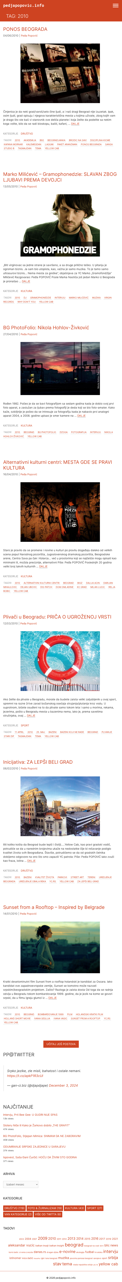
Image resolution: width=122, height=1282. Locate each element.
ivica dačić (27, 1258)
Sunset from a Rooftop (85, 1018)
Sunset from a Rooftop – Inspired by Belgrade (54, 907)
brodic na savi (78, 140)
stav (57, 1263)
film (69, 1014)
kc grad (82, 587)
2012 (64, 1239)
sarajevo (97, 1258)
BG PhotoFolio (47, 432)
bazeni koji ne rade (72, 732)
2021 (115, 1238)
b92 (42, 140)
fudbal (89, 1252)
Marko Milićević (78, 297)
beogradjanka (56, 140)
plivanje (107, 732)
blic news (111, 1245)
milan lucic (97, 587)
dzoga (64, 432)
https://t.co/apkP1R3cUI (25, 1076)
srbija (113, 1257)
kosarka (37, 1258)
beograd (29, 432)
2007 (34, 1239)
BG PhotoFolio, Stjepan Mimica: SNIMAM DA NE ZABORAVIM (42, 1136)
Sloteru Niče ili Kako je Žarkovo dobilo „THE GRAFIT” (36, 1125)
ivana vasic (60, 1018)
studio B (9, 148)
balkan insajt (42, 1245)
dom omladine (64, 587)
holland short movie (17, 1018)
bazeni (53, 732)
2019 (108, 1239)
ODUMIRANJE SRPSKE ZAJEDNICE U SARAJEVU (34, 1146)
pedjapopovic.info (23, 5)
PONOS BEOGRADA (25, 29)
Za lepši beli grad (88, 881)
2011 (59, 1239)
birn (102, 1246)
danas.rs (40, 1252)
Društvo (27, 133)
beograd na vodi (91, 1246)
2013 (71, 1238)
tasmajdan (24, 148)
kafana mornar (13, 144)
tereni (91, 877)
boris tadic (13, 1252)
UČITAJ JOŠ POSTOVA (61, 1044)
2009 (42, 1238)
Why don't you (26, 301)
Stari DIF (9, 736)
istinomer (15, 1258)
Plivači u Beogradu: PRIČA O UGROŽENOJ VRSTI (57, 617)
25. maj (40, 732)
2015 (87, 1238)
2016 (94, 1239)
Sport (25, 725)
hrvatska (98, 1252)
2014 (80, 1239)
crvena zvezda (26, 1252)
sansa (109, 144)
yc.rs (52, 881)
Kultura (26, 291)
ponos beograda (91, 144)
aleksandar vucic (21, 1245)
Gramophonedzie (40, 297)
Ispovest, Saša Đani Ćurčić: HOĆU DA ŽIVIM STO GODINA (40, 1157)
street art (77, 877)
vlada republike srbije (83, 1264)
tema (38, 148)
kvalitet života (44, 877)
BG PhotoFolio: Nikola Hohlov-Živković (46, 327)
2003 (21, 1239)
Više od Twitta (46, 1214)
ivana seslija (42, 1018)
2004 (28, 1238)
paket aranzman (67, 144)
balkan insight (56, 1245)
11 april (19, 732)
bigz (79, 583)
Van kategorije (15, 1214)
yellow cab (52, 148)
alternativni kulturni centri (42, 583)
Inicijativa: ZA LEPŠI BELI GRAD (38, 762)
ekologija (80, 1252)
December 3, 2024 (63, 1085)
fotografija (78, 432)
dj (25, 297)
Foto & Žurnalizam (42, 1208)
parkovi (62, 877)
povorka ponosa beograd (81, 1258)
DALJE (75, 123)
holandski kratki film (89, 1014)
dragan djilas (52, 1252)
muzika (96, 297)
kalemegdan (33, 144)
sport (104, 1258)
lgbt (42, 1258)
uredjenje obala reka (32, 881)
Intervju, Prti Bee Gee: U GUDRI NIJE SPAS (30, 1114)
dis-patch (46, 587)
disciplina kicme (100, 140)
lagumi (49, 144)
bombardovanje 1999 (51, 1014)
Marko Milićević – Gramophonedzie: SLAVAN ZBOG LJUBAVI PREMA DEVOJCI (60, 177)
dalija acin (93, 583)
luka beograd (51, 1258)
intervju (60, 297)
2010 (17, 140)
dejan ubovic (28, 587)
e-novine (67, 1251)
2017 (102, 1238)
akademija (30, 140)
